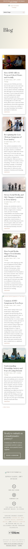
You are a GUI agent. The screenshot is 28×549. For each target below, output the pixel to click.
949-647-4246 (6, 1)
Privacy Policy (11, 545)
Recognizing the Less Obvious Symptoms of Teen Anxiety (12, 137)
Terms (20, 545)
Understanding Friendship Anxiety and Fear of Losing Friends (13, 368)
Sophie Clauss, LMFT (11, 79)
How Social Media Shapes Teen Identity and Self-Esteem (12, 253)
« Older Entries (6, 407)
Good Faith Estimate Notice (13, 543)
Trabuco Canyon (18, 521)
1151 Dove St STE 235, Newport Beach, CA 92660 (17, 1)
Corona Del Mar (18, 517)
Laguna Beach (10, 519)
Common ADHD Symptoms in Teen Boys (13, 302)
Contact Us (14, 498)
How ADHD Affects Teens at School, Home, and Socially (13, 75)
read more (7, 111)
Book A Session (12, 455)
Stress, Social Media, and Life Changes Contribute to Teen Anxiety (14, 197)
